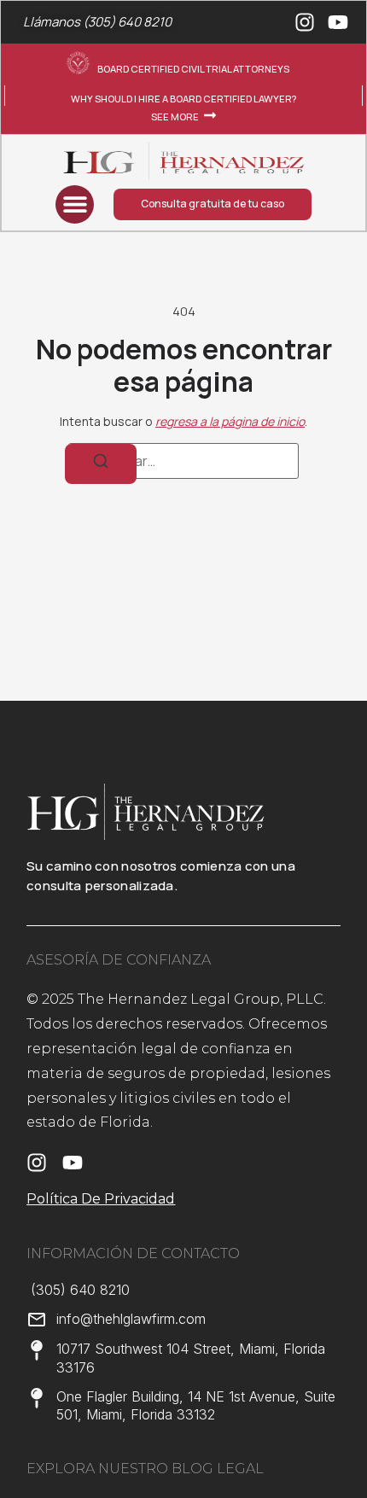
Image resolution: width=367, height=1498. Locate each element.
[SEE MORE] (210, 115)
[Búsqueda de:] (183, 461)
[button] (74, 204)
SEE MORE (175, 116)
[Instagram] (304, 22)
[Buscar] (101, 463)
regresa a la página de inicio (230, 421)
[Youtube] (338, 22)
